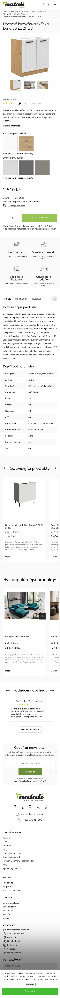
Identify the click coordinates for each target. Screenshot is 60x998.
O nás (5, 841)
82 (29, 404)
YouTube (38, 807)
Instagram (30, 807)
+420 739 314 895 (32, 819)
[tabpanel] (24, 519)
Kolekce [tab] (37, 298)
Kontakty (7, 838)
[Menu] (55, 4)
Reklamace (8, 910)
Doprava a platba (11, 903)
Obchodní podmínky (12, 857)
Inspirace (7, 845)
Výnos (6, 918)
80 (29, 398)
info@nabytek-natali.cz (33, 814)
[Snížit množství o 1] (6, 218)
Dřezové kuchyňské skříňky (40, 373)
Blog (5, 849)
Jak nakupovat (9, 906)
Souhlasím (30, 991)
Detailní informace (11, 125)
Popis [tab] (7, 298)
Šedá (35, 392)
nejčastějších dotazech (45, 228)
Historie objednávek (12, 890)
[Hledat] (44, 4)
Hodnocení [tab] (21, 298)
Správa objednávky (12, 868)
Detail (8, 556)
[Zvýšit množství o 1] (18, 218)
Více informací (51, 979)
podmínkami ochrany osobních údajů (30, 781)
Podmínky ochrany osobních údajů (19, 860)
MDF (26, 332)
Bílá (30, 392)
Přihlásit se (30, 772)
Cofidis (50, 226)
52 (29, 411)
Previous (6, 468)
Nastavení (30, 984)
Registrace (8, 886)
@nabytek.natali (46, 807)
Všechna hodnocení (31, 103)
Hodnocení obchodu (12, 853)
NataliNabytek (22, 807)
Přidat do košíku (39, 218)
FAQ (5, 864)
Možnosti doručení (16, 205)
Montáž (6, 914)
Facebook (14, 807)
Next (55, 468)
